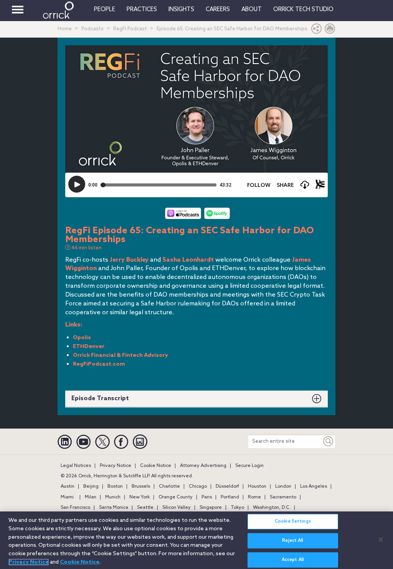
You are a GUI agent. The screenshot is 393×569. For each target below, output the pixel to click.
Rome (254, 497)
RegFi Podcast (130, 29)
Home (65, 29)
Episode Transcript (100, 398)
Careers (218, 9)
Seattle (145, 507)
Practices (142, 9)
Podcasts (92, 29)
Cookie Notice (155, 465)
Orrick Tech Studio (303, 9)
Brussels (141, 486)
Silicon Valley (176, 507)
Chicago (198, 486)
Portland (230, 497)
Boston (115, 486)
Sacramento (283, 497)
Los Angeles (313, 486)
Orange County (176, 497)
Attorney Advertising (203, 465)
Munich (113, 497)
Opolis (82, 338)
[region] (196, 540)
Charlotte (169, 486)
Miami (67, 497)
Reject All (292, 540)
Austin (67, 486)
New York (139, 497)
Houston (257, 486)
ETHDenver (88, 346)
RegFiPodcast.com (99, 364)
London (283, 486)
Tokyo (237, 507)
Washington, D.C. (272, 507)
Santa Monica (113, 507)
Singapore (211, 507)
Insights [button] (181, 9)
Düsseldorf (227, 486)
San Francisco (75, 507)
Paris (206, 497)
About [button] (251, 9)
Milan (90, 497)
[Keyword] (328, 441)
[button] (316, 30)
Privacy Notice (115, 465)
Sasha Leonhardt (188, 260)
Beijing (91, 486)
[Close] (380, 539)
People (104, 9)
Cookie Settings (293, 521)
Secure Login (249, 465)
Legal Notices (76, 465)
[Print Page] (330, 30)
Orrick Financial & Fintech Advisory (120, 355)
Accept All (293, 559)
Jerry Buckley (129, 260)
